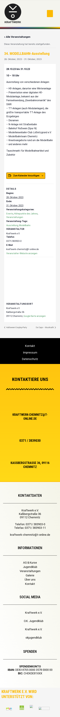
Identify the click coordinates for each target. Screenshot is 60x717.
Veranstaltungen (14, 217)
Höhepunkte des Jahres (26, 213)
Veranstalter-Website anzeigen (21, 253)
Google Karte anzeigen (35, 316)
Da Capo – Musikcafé (45, 327)
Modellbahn (24, 225)
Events (9, 213)
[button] (50, 13)
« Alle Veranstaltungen (17, 36)
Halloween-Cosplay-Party (16, 327)
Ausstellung (12, 225)
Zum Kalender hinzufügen (26, 175)
